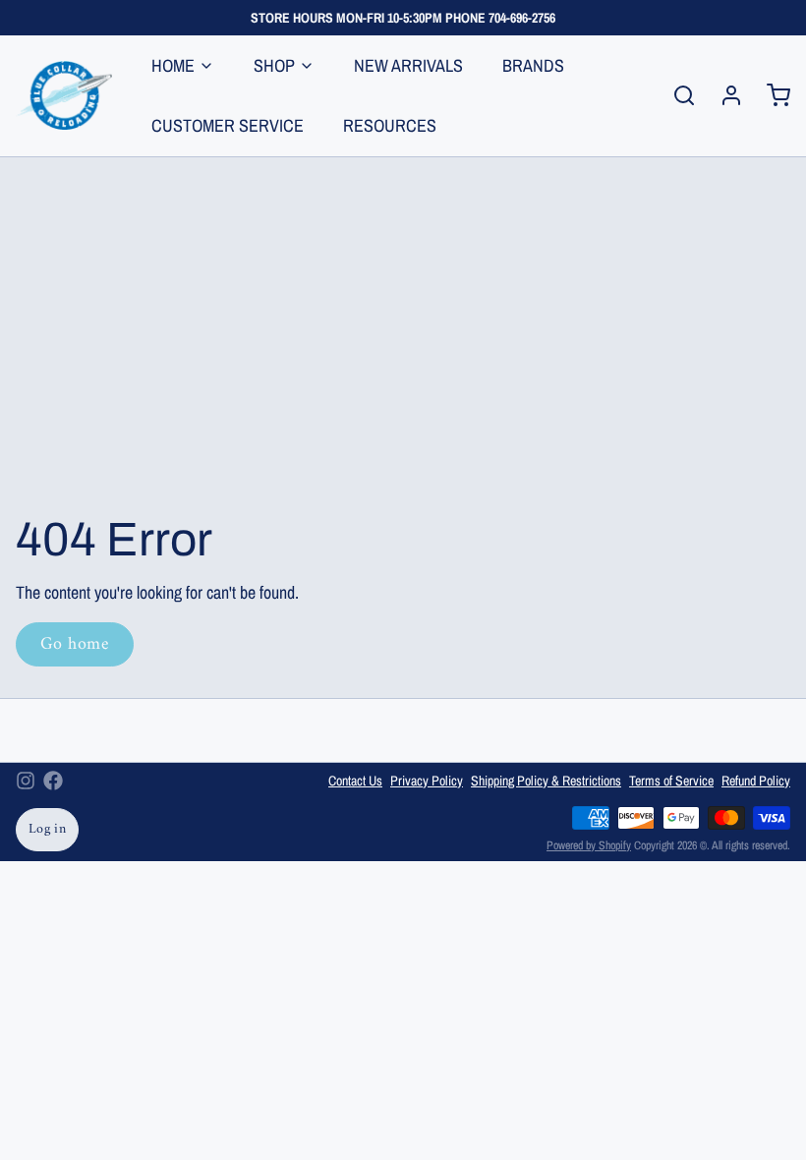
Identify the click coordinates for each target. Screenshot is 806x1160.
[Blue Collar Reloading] (64, 95)
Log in (47, 829)
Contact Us (355, 780)
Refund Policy (755, 780)
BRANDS (533, 65)
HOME (173, 65)
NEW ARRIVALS (408, 65)
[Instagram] (25, 780)
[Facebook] (53, 780)
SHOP (274, 65)
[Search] (676, 95)
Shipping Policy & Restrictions (546, 780)
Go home (74, 644)
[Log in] (723, 95)
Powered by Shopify (589, 845)
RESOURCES (389, 125)
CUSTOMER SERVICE (227, 125)
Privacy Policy (426, 780)
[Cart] (770, 95)
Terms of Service (671, 780)
